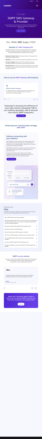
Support (31, 1)
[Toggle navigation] (37, 6)
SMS (36, 220)
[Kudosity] (7, 5)
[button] (4, 99)
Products (19, 14)
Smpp (23, 14)
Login (37, 1)
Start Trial (21, 304)
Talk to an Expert (21, 30)
